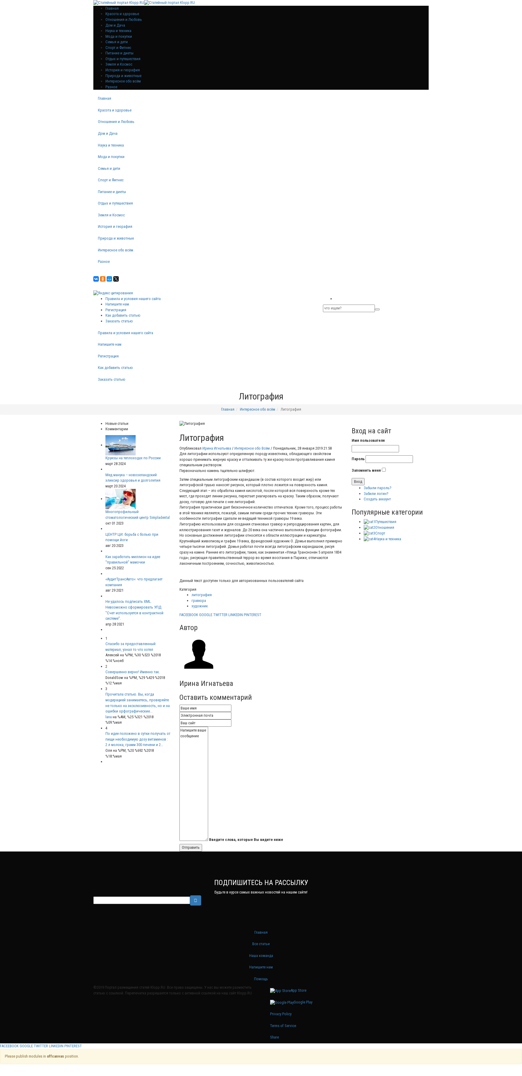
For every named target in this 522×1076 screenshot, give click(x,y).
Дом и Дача (115, 25)
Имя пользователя (368, 440)
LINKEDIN (235, 614)
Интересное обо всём (123, 81)
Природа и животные (123, 75)
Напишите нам (117, 304)
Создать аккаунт (377, 499)
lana (108, 717)
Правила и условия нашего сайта (133, 298)
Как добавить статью (122, 315)
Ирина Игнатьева (216, 448)
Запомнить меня (366, 470)
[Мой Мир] (109, 279)
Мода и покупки (118, 36)
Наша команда (261, 955)
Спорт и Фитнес (118, 47)
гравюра (199, 600)
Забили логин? (376, 493)
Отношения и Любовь (123, 19)
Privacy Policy (281, 1014)
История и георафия (122, 70)
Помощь (261, 979)
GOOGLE (205, 614)
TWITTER (220, 614)
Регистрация (115, 310)
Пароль (358, 459)
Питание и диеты (119, 53)
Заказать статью (119, 321)
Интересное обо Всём (252, 448)
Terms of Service (283, 1025)
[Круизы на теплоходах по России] (120, 445)
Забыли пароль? (378, 488)
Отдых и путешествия (122, 59)
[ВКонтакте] (96, 279)
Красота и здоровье (122, 13)
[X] (116, 279)
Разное (111, 87)
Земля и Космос (118, 64)
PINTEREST (252, 614)
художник (200, 606)
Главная (104, 98)
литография (202, 595)
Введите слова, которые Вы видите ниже (246, 839)
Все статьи (261, 944)
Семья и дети (116, 42)
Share (274, 1037)
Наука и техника (118, 30)
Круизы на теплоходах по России (133, 458)
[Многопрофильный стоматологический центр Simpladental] (120, 498)
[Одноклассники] (102, 279)
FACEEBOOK (188, 614)
